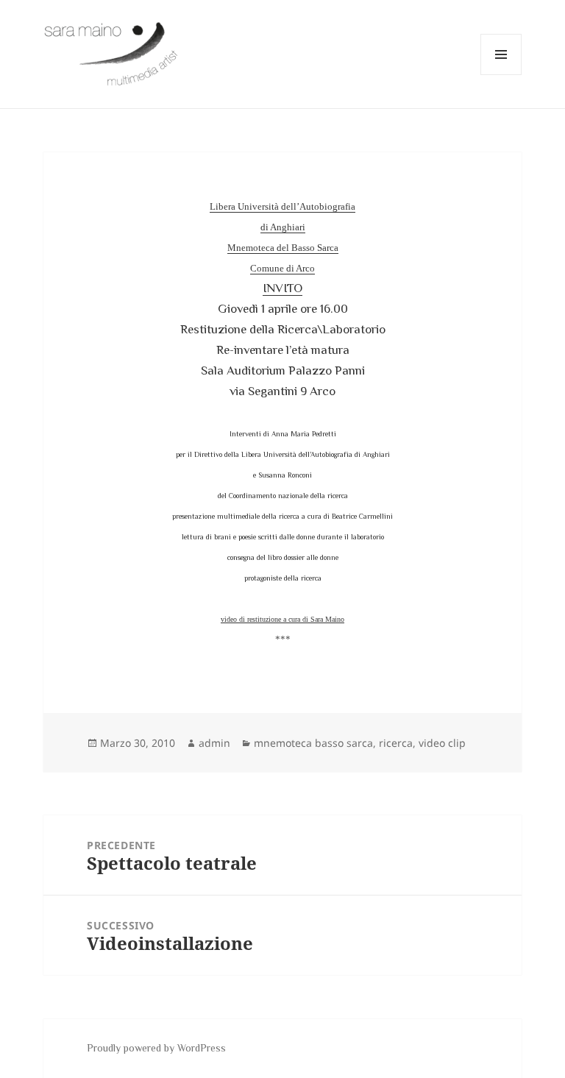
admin (214, 743)
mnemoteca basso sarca (313, 743)
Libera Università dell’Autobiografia (282, 206)
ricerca (396, 743)
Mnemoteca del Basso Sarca (282, 247)
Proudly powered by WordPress (156, 1048)
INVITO (282, 288)
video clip (442, 743)
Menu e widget (501, 74)
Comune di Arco (282, 268)
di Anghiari (282, 227)
